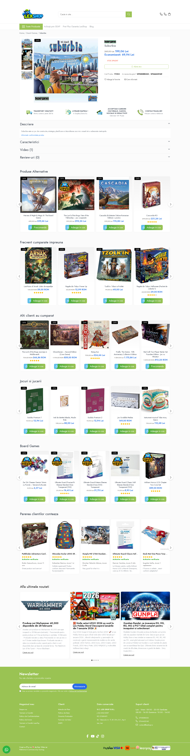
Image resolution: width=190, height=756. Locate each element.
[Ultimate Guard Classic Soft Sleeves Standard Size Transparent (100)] (125, 465)
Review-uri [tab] (29, 157)
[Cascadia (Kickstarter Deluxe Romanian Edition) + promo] (114, 194)
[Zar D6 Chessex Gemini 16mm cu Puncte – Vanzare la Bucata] (34, 465)
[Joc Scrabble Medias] (125, 400)
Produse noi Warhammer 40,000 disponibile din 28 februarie (40, 624)
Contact (22, 727)
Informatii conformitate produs (32, 135)
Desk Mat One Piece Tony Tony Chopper (160, 554)
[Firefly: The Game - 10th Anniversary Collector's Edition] (125, 335)
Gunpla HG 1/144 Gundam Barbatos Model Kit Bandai (105, 554)
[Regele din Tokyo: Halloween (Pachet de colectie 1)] (152, 265)
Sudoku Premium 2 (95, 417)
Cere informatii (131, 79)
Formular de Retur (64, 720)
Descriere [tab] (26, 124)
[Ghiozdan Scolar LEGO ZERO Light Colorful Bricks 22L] (64, 535)
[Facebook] (87, 736)
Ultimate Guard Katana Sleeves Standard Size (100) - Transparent (95, 484)
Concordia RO (152, 215)
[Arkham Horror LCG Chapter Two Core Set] (155, 465)
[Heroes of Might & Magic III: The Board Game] (38, 194)
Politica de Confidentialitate (78, 691)
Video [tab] (26, 149)
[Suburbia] (66, 70)
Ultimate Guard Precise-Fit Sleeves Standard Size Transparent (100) (65, 484)
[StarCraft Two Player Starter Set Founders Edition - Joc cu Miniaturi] (155, 335)
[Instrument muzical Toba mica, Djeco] (155, 400)
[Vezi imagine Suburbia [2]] (27, 65)
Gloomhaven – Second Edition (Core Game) (65, 353)
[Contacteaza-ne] (161, 14)
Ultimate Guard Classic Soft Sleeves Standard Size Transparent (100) (125, 484)
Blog (92, 26)
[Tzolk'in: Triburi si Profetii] (114, 265)
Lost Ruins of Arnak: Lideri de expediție (38, 286)
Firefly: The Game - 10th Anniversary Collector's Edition (125, 353)
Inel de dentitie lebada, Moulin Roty (65, 418)
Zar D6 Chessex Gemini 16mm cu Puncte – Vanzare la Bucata (34, 483)
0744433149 (144, 721)
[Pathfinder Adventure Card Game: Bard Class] (34, 535)
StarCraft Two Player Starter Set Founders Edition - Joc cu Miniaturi (155, 354)
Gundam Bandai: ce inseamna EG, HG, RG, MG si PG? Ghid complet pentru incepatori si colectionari (144, 626)
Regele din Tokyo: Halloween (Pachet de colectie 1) (152, 287)
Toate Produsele (33, 26)
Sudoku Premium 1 (34, 417)
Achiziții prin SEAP (52, 26)
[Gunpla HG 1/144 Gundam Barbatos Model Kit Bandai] (95, 535)
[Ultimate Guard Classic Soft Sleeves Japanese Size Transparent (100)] (125, 535)
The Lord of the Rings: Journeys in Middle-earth (34, 353)
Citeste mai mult (28, 652)
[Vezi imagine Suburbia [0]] (27, 43)
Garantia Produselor (65, 716)
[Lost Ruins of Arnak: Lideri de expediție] (38, 265)
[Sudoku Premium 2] (95, 400)
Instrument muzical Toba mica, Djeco (155, 418)
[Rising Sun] (95, 335)
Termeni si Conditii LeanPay (29, 723)
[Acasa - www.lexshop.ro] (36, 14)
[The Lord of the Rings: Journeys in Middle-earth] (34, 335)
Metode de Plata (64, 709)
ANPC (60, 723)
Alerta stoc (138, 66)
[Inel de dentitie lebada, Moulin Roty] (64, 400)
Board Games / (32, 33)
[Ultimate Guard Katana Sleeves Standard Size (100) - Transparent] (95, 465)
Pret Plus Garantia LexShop (75, 26)
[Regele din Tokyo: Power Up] (76, 265)
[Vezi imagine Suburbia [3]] (27, 75)
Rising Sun (95, 352)
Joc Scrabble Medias (125, 417)
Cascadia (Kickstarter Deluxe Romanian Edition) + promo (114, 216)
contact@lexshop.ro (146, 725)
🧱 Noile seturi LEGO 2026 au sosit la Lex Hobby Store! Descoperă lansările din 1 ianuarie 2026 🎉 (93, 626)
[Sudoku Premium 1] (34, 400)
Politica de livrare (25, 720)
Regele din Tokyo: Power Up (76, 286)
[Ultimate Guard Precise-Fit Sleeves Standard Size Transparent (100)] (64, 465)
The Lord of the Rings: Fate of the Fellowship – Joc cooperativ (76, 216)
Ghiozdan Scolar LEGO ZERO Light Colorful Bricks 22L (76, 554)
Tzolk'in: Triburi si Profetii (114, 286)
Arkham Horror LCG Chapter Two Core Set (155, 483)
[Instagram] (102, 736)
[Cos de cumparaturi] (169, 14)
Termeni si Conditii (26, 713)
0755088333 (144, 718)
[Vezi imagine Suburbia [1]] (27, 54)
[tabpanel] (66, 70)
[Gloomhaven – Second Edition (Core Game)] (64, 335)
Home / (22, 33)
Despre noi (23, 709)
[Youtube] (92, 736)
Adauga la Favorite (113, 79)
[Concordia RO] (152, 194)
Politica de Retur (64, 713)
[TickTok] (97, 736)
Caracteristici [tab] (29, 142)
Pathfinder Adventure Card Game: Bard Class (42, 554)
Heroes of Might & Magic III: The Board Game (38, 216)
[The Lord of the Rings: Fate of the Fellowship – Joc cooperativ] (76, 194)
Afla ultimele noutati (34, 586)
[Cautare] (129, 14)
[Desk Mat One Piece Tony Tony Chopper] (155, 535)
